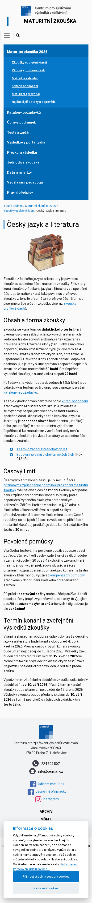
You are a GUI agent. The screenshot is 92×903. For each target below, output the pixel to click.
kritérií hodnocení (75, 401)
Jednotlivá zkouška (23, 162)
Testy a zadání (19, 132)
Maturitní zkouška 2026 (27, 52)
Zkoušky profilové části (28, 70)
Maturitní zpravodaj (26, 94)
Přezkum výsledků (22, 152)
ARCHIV (46, 811)
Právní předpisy (20, 192)
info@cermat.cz (50, 771)
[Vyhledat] (17, 35)
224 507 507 (50, 764)
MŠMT (46, 819)
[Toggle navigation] (6, 35)
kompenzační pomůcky (67, 575)
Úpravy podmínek (21, 122)
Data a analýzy (19, 172)
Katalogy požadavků (24, 112)
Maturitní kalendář (25, 78)
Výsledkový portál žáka (26, 142)
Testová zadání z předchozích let (42, 449)
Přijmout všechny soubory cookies (46, 876)
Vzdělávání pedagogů (25, 182)
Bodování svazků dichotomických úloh (45, 454)
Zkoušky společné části (29, 62)
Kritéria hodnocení (25, 86)
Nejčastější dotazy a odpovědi (33, 102)
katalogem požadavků (20, 392)
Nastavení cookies (46, 888)
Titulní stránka (13, 206)
